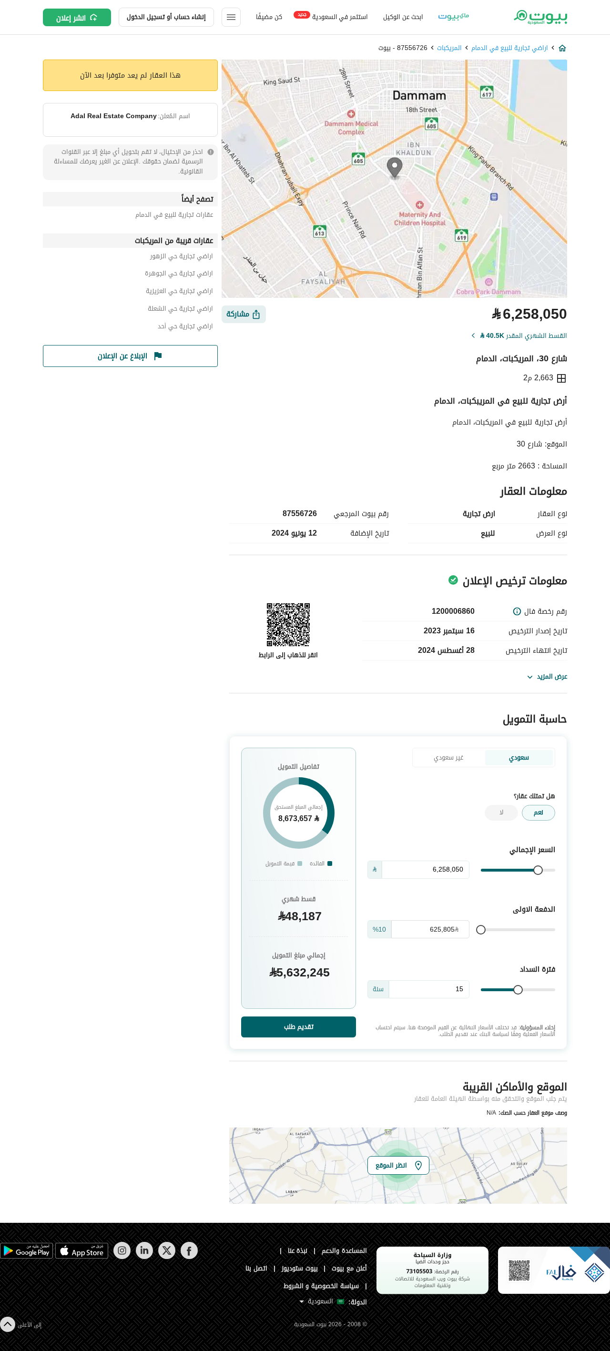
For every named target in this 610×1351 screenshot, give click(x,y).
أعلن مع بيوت (349, 1268)
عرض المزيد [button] (552, 676)
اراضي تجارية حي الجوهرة (179, 275)
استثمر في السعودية (333, 16)
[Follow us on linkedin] (144, 1256)
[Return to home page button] (540, 17)
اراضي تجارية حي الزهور (181, 258)
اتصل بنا (256, 1268)
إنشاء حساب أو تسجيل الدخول (166, 16)
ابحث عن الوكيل (403, 16)
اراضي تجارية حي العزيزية (179, 292)
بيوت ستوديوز (300, 1268)
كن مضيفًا (269, 16)
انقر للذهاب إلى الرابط (288, 655)
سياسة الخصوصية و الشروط (321, 1286)
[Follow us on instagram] (122, 1256)
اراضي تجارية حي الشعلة (180, 310)
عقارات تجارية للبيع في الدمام (174, 216)
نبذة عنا (298, 1250)
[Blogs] (454, 17)
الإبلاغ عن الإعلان (122, 356)
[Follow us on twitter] (166, 1256)
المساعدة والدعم (344, 1250)
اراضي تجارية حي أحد (185, 328)
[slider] (538, 870)
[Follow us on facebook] (189, 1256)
